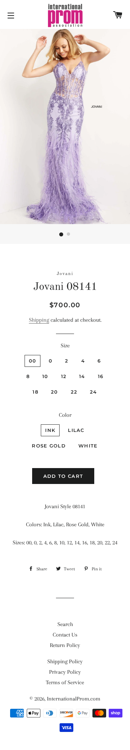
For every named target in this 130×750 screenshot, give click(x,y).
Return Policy (65, 645)
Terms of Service (65, 682)
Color (65, 415)
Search (65, 624)
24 (93, 392)
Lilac (76, 430)
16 (101, 376)
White (88, 446)
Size (65, 345)
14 (82, 376)
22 (74, 392)
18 (35, 392)
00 (32, 361)
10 (45, 376)
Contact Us (65, 634)
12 (64, 376)
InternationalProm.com (73, 698)
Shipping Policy (65, 661)
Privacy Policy (65, 672)
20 (54, 392)
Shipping (39, 320)
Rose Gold (49, 446)
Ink (50, 430)
